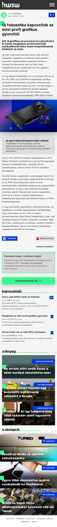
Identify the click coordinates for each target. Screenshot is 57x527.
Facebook (11, 238)
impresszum (10, 518)
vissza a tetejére (44, 247)
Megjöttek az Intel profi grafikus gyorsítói (25, 315)
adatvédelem (25, 521)
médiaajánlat (20, 518)
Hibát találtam (46, 238)
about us (35, 521)
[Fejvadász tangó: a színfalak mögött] (28, 262)
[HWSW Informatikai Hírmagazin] (11, 4)
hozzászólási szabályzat (44, 518)
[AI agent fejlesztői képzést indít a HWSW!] (28, 148)
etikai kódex (30, 518)
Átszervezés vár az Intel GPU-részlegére (24, 332)
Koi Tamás (17, 14)
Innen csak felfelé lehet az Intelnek (21, 297)
